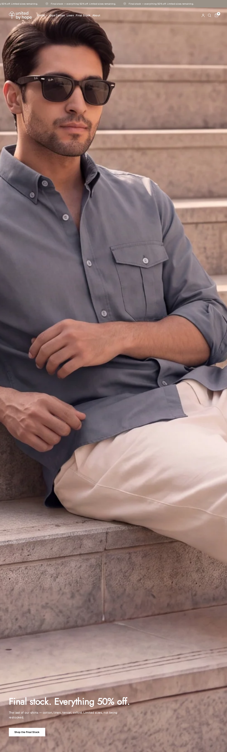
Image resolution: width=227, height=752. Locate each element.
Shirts (41, 15)
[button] (27, 732)
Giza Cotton (57, 15)
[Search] (209, 15)
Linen (70, 15)
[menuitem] (42, 15)
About (96, 15)
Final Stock (83, 15)
